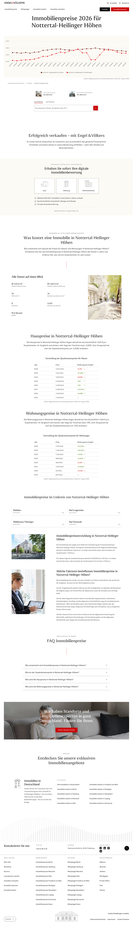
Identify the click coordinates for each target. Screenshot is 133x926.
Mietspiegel (25, 9)
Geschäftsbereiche (106, 858)
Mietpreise (50, 102)
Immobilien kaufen (39, 9)
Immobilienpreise (11, 9)
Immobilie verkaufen (57, 9)
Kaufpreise (38, 102)
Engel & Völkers (9, 858)
